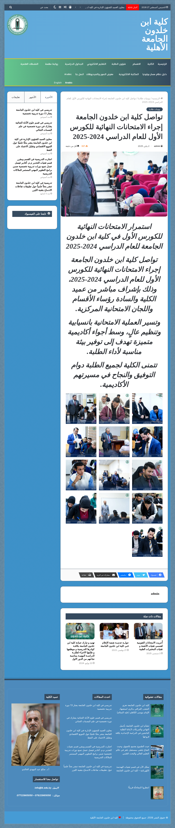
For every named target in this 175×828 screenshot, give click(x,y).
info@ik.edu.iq (43, 787)
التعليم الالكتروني (96, 64)
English (58, 82)
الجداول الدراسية (74, 64)
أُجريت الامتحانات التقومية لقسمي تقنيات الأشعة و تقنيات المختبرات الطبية (150, 646)
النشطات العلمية (29, 64)
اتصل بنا (79, 74)
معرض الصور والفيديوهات (99, 74)
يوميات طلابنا (144, 98)
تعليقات (16, 97)
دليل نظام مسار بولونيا (155, 74)
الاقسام (137, 64)
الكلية (150, 64)
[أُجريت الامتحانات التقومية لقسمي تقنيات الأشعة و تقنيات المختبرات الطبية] (148, 631)
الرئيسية (162, 64)
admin (157, 146)
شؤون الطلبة (119, 64)
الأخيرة (48, 97)
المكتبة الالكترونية (129, 74)
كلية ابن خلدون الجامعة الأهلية (104, 817)
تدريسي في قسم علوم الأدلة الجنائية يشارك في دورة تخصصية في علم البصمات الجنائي (34, 126)
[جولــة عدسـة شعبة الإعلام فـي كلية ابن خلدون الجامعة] (114, 631)
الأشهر (32, 97)
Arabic (68, 74)
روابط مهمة (51, 64)
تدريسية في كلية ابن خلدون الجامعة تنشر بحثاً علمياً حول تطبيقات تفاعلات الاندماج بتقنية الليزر (33, 186)
